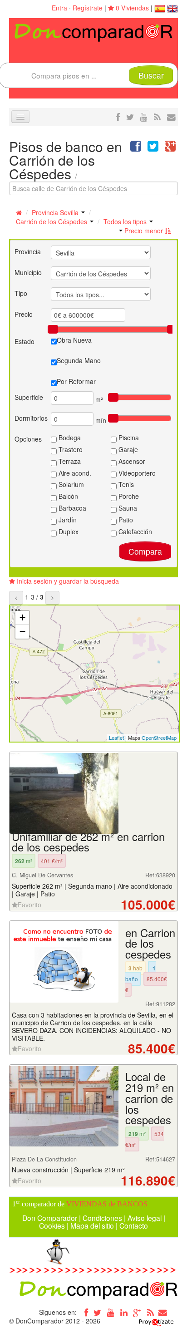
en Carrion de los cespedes (150, 943)
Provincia (28, 251)
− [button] (22, 631)
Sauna (127, 507)
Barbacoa (71, 507)
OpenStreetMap (159, 737)
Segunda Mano (79, 360)
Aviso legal (145, 1218)
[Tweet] (153, 147)
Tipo (21, 293)
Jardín (67, 519)
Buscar (151, 75)
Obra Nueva (74, 339)
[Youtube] (110, 1312)
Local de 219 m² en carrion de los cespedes (149, 1098)
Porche (128, 496)
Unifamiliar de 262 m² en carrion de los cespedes (88, 842)
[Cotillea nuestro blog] (157, 116)
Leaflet (116, 737)
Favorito (29, 904)
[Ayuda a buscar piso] (171, 116)
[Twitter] (97, 1312)
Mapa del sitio (92, 1225)
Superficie (29, 397)
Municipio (28, 272)
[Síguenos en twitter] (130, 116)
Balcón (67, 496)
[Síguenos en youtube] (144, 116)
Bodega (69, 437)
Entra (59, 7)
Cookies (52, 1225)
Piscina (128, 437)
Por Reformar (76, 381)
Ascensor (131, 461)
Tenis (125, 484)
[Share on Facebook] (135, 147)
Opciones (28, 438)
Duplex (68, 531)
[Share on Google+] (170, 147)
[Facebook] (84, 1312)
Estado (24, 341)
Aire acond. (74, 472)
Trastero (70, 449)
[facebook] (118, 116)
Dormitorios (31, 418)
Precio (24, 314)
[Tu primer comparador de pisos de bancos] (93, 31)
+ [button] (22, 617)
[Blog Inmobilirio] (150, 1312)
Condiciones (102, 1218)
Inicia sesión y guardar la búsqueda (67, 580)
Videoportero (136, 472)
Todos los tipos (125, 221)
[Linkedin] (123, 1312)
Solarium (70, 484)
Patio (125, 519)
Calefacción (134, 531)
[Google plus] (137, 1312)
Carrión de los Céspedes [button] (52, 221)
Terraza (69, 461)
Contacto (133, 1225)
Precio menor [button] (144, 230)
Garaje (127, 449)
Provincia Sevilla (56, 212)
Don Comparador (49, 1218)
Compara (145, 551)
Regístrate (88, 7)
